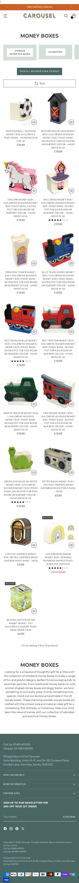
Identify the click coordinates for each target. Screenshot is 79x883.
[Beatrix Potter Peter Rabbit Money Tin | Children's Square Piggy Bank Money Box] (20, 598)
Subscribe (69, 817)
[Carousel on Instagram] (11, 829)
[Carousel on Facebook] (5, 829)
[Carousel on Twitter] (23, 829)
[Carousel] (39, 16)
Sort (42, 83)
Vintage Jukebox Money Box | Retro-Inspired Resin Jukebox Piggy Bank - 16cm (21, 557)
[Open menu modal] (5, 15)
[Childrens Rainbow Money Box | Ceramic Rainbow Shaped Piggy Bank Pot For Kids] (58, 532)
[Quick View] (34, 122)
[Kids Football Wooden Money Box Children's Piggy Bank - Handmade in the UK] (20, 109)
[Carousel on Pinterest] (17, 829)
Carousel (25, 842)
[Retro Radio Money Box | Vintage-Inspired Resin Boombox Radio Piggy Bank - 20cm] (58, 459)
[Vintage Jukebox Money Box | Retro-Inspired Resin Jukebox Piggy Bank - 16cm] (20, 532)
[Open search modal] (66, 15)
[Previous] (7, 7)
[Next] (72, 7)
